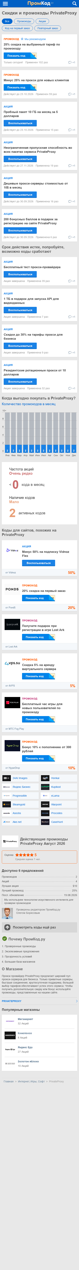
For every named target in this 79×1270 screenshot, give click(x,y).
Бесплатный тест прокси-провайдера (32, 267)
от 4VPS (10, 685)
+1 (73, 62)
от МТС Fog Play (15, 728)
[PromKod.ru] (40, 3)
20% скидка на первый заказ (43, 591)
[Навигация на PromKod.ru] (5, 3)
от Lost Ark (11, 646)
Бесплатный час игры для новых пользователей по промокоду (42, 708)
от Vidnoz (11, 572)
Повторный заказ (47, 28)
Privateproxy (11, 1001)
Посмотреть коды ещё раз (34, 927)
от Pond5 (10, 607)
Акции (42, 21)
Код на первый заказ (17, 28)
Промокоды (24, 21)
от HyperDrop (13, 768)
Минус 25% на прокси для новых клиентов (36, 80)
